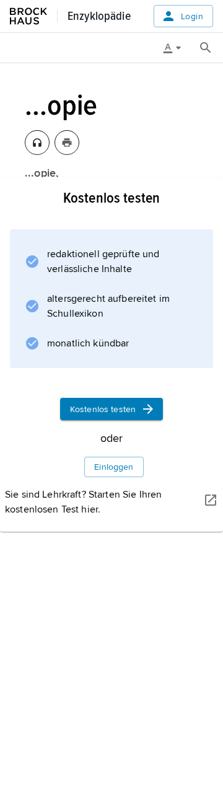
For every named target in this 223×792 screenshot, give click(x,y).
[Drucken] (67, 142)
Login (192, 16)
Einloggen (113, 467)
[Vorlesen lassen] (37, 142)
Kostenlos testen (103, 409)
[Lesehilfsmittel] (176, 48)
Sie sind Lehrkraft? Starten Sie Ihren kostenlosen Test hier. (83, 502)
